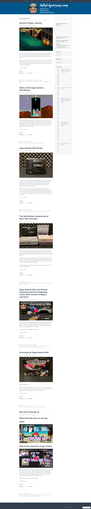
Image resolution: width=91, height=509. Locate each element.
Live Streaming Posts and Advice (45, 1)
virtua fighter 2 (40, 347)
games (21, 81)
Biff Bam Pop (21, 471)
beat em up (24, 80)
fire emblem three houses (30, 494)
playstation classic (33, 283)
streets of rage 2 (36, 80)
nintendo (28, 283)
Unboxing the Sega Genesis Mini (34, 352)
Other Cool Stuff (56, 1)
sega (27, 81)
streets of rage (41, 81)
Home (21, 1)
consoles (21, 283)
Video (37, 1)
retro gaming (24, 211)
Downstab (46, 469)
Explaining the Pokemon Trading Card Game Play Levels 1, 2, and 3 (65, 71)
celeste (25, 494)
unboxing (39, 406)
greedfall (42, 494)
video (32, 344)
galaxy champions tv (37, 494)
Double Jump (37, 469)
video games (41, 80)
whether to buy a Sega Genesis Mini (39, 387)
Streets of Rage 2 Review (30, 23)
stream (24, 347)
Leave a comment (32, 25)
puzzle (21, 141)
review (26, 81)
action (21, 80)
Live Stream (27, 1)
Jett (26, 25)
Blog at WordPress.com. (68, 507)
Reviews (32, 1)
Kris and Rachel (29, 469)
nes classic (25, 283)
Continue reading (23, 67)
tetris (28, 141)
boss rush (21, 493)
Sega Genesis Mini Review (31, 148)
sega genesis (31, 80)
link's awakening (47, 494)
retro (23, 81)
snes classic (25, 284)
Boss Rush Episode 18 (29, 412)
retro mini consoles (45, 283)
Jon (27, 471)
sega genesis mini (36, 81)
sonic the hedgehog (44, 211)
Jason (41, 469)
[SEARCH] (70, 1)
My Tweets (58, 54)
